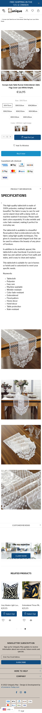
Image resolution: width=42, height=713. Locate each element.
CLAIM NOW (21, 556)
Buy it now (21, 153)
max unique (15, 11)
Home (21, 17)
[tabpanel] (10, 603)
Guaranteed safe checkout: (11, 161)
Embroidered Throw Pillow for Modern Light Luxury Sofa (31, 605)
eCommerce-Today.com (10, 687)
